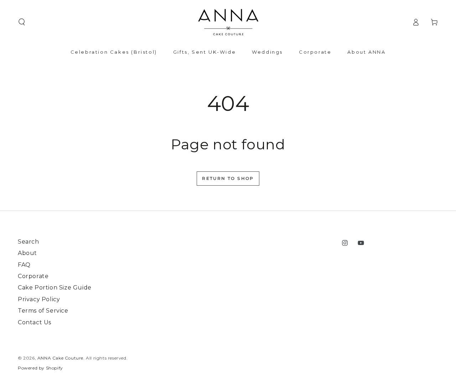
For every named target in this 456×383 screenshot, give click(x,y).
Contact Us (34, 322)
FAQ (24, 264)
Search (28, 241)
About (27, 253)
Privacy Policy (39, 299)
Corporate (33, 276)
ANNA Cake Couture (60, 358)
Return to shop (228, 178)
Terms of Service (43, 310)
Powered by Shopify (40, 368)
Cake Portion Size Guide (55, 287)
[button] (21, 22)
